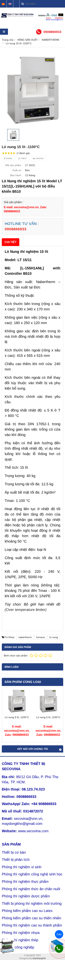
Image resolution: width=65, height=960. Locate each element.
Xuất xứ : (17, 170)
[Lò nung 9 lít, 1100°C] (17, 712)
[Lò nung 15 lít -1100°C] (32, 89)
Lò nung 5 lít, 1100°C (48, 717)
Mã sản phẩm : (14, 165)
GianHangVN (39, 958)
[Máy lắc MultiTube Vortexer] (7, 946)
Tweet (23, 158)
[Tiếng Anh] (9, 4)
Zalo (59, 934)
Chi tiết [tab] (11, 242)
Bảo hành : (16, 175)
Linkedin (39, 158)
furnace (40, 637)
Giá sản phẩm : (13, 202)
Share (8, 158)
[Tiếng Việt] (3, 4)
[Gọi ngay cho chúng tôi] (59, 949)
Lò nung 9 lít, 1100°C (17, 717)
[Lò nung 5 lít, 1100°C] (48, 712)
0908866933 (52, 32)
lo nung (53, 637)
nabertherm (25, 637)
